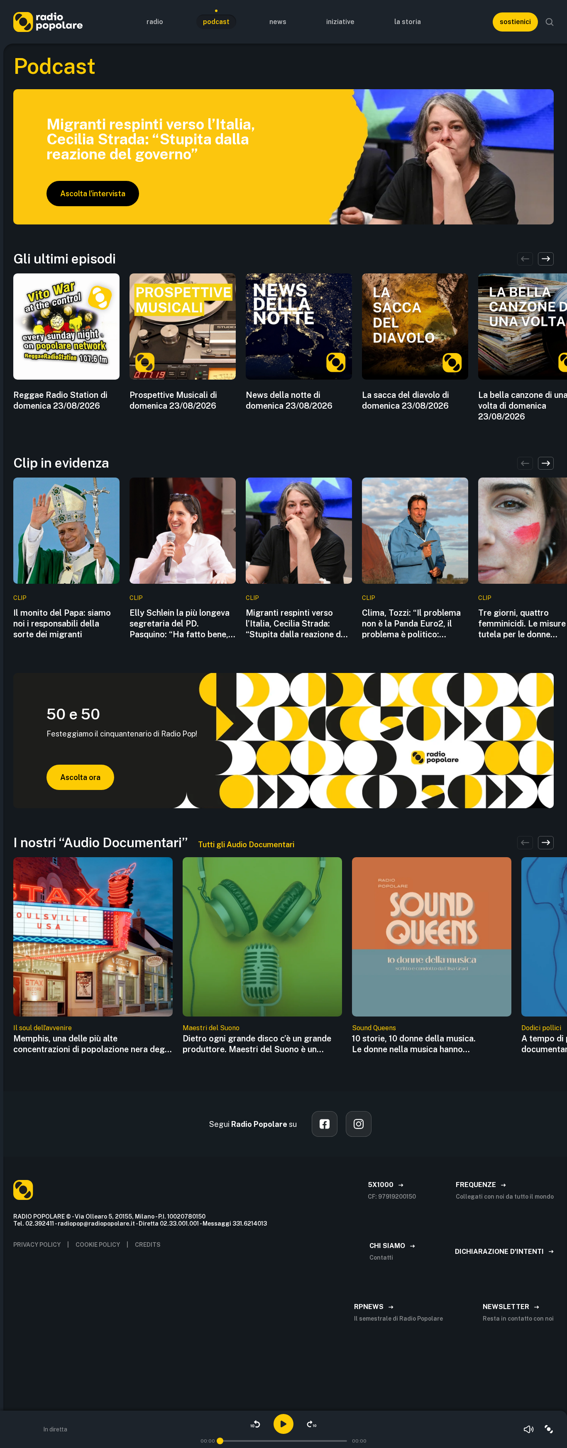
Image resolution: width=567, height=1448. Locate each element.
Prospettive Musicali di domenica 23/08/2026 (173, 400)
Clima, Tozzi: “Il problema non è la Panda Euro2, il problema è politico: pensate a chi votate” (411, 624)
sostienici (515, 22)
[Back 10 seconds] (255, 1424)
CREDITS (148, 1244)
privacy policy (37, 1244)
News (277, 22)
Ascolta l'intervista (92, 193)
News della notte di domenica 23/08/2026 (289, 400)
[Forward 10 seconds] (312, 1424)
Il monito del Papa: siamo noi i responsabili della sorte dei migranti (62, 623)
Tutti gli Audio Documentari (246, 844)
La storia (407, 22)
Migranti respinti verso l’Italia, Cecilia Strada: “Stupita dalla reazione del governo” (297, 624)
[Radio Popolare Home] (48, 22)
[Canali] (549, 1429)
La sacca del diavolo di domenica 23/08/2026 (405, 400)
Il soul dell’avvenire (42, 1028)
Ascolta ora (80, 777)
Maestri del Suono (211, 1028)
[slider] (220, 1441)
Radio (155, 22)
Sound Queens (374, 1028)
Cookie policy (98, 1244)
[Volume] (529, 1429)
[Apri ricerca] (549, 22)
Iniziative (340, 22)
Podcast (216, 22)
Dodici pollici (541, 1028)
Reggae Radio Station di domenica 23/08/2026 (60, 400)
